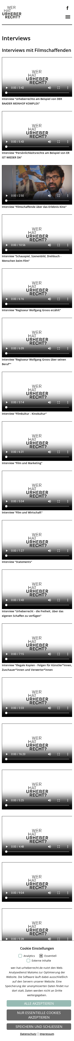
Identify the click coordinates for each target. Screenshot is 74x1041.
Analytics (29, 956)
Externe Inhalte (41, 960)
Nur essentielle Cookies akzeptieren (39, 1015)
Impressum (47, 1034)
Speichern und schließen (39, 1026)
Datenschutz (28, 1034)
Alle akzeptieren (39, 1003)
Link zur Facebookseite (67, 8)
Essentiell (50, 956)
